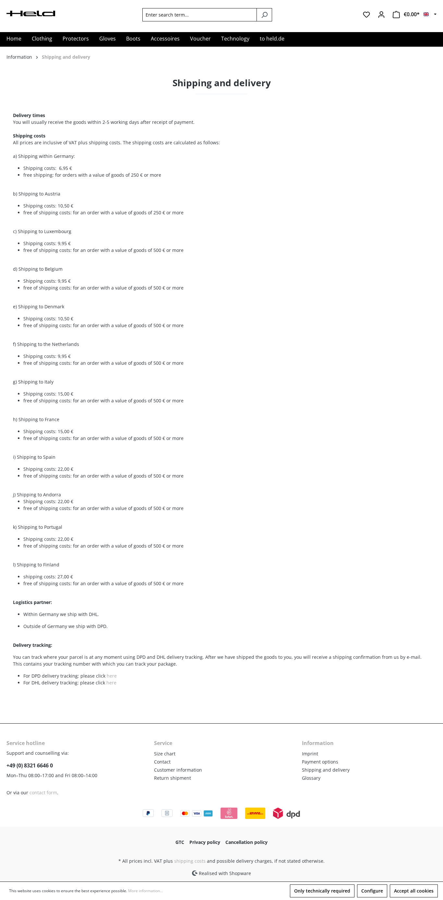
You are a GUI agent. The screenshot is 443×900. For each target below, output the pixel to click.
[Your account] (381, 14)
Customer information (178, 770)
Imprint (310, 754)
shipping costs (190, 861)
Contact (162, 762)
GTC (179, 842)
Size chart (164, 754)
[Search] (264, 14)
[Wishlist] (366, 14)
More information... (145, 891)
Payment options (320, 762)
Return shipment (172, 778)
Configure (372, 891)
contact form (43, 792)
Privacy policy (204, 842)
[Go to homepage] (30, 13)
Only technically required (322, 891)
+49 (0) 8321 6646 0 (29, 765)
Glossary (311, 778)
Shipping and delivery (326, 770)
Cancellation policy (246, 842)
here (112, 676)
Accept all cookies (414, 891)
